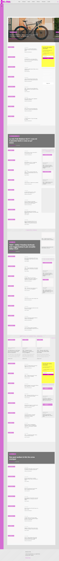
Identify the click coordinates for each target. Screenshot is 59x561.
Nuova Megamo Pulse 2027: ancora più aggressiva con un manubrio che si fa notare (31, 499)
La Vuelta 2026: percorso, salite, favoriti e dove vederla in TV (30, 192)
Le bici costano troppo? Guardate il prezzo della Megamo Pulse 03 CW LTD (31, 328)
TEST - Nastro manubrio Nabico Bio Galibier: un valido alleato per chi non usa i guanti (31, 172)
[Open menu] (2, 6)
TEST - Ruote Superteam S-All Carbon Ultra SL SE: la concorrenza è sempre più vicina (31, 269)
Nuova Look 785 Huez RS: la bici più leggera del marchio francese (31, 366)
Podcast (43, 1)
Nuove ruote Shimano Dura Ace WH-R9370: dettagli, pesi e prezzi (31, 489)
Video (48, 171)
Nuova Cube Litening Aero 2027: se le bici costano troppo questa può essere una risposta (31, 259)
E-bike (49, 1)
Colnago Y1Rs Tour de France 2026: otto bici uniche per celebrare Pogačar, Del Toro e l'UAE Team (31, 518)
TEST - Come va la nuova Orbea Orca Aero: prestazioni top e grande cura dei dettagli (31, 89)
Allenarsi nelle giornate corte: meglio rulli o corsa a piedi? (47, 415)
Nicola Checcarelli (45, 270)
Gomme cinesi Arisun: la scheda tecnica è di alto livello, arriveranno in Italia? (31, 479)
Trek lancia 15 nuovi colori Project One (31, 298)
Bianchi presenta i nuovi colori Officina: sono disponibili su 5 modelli (31, 386)
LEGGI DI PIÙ (10, 358)
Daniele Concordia (45, 179)
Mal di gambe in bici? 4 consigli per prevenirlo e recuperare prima (31, 163)
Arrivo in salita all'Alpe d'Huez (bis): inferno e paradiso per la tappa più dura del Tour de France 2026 (31, 538)
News (29, 1)
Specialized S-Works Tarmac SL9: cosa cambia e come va (47, 247)
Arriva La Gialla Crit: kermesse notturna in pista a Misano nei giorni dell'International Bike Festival (31, 202)
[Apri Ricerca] (57, 1)
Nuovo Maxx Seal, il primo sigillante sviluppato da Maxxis (31, 99)
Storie (33, 1)
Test (19, 1)
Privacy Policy (28, 557)
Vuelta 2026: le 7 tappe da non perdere (31, 182)
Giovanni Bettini (45, 287)
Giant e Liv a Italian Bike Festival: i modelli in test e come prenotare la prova (31, 49)
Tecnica (24, 1)
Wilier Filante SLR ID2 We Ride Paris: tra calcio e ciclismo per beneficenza (31, 109)
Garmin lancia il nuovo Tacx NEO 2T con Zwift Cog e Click (31, 153)
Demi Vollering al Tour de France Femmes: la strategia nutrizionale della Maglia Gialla (31, 212)
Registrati (48, 83)
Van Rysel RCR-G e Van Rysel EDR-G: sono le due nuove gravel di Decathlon (24, 35)
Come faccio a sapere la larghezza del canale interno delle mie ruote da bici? (48, 399)
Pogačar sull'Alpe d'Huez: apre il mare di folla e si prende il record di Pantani (31, 528)
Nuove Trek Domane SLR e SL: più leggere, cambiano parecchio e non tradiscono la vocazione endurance (31, 222)
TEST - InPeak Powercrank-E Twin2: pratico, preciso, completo (48, 183)
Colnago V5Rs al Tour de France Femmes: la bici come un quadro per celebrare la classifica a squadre (31, 278)
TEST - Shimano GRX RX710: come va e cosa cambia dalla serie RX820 (43, 351)
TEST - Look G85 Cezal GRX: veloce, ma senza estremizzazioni (31, 435)
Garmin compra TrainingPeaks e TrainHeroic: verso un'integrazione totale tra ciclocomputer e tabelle (31, 425)
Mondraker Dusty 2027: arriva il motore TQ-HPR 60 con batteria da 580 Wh (31, 469)
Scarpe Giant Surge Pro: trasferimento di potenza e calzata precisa (31, 405)
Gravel (38, 1)
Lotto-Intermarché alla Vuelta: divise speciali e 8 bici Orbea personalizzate (31, 79)
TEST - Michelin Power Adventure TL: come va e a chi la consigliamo (31, 288)
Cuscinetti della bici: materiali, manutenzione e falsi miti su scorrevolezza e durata (30, 415)
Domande (46, 404)
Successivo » (54, 338)
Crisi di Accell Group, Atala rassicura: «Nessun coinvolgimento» (31, 318)
